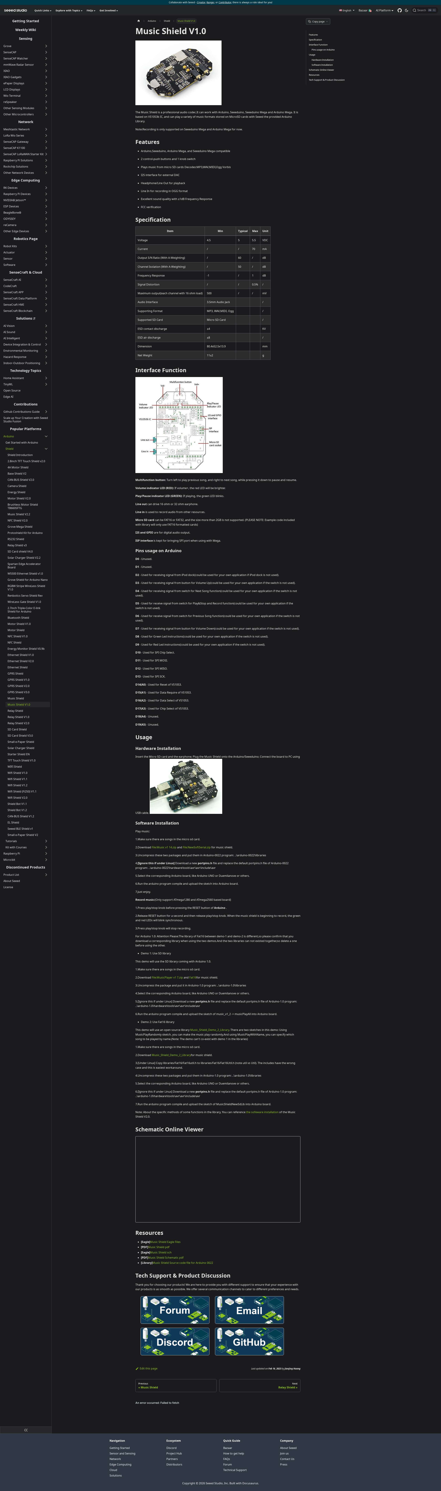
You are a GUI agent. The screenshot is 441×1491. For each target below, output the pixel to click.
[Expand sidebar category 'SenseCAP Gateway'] (46, 141)
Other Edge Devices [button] (16, 231)
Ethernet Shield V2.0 (21, 661)
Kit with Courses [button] (16, 847)
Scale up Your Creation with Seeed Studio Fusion (25, 419)
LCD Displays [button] (11, 89)
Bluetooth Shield (18, 618)
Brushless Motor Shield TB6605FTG (23, 506)
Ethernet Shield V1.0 (21, 655)
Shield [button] (9, 449)
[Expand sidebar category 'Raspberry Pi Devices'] (46, 194)
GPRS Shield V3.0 (18, 692)
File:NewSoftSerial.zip (197, 847)
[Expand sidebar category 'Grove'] (46, 46)
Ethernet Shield (18, 667)
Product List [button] (11, 875)
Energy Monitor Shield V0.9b (26, 649)
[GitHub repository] (400, 10)
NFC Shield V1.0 (18, 636)
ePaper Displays (13, 83)
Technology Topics (25, 370)
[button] (346, 10)
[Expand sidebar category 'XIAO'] (46, 71)
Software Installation (322, 64)
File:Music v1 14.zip (164, 847)
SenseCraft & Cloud (25, 272)
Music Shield (16, 698)
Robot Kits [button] (10, 246)
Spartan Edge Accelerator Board (24, 565)
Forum (227, 1464)
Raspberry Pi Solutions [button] (18, 160)
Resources (314, 74)
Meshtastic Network (16, 129)
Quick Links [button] (41, 10)
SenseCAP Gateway (15, 142)
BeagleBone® (12, 212)
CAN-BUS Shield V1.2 (21, 816)
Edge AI (8, 397)
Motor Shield (16, 630)
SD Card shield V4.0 (20, 551)
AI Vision (9, 326)
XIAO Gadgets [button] (12, 77)
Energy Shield (16, 492)
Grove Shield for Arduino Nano (28, 580)
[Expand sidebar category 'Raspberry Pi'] (46, 853)
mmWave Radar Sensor (18, 65)
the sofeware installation (262, 1112)
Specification (315, 39)
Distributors (174, 1464)
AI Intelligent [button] (11, 338)
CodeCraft (10, 286)
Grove (7, 46)
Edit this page (148, 1368)
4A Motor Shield (18, 467)
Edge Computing (25, 180)
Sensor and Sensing (122, 1453)
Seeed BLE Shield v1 (20, 829)
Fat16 (192, 977)
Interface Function (318, 44)
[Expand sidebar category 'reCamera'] (46, 225)
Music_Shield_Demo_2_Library (209, 1030)
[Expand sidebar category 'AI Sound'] (46, 332)
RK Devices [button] (10, 188)
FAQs (226, 1459)
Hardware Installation (323, 59)
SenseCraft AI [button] (12, 280)
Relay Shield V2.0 (18, 723)
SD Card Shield (17, 729)
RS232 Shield (16, 539)
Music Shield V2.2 (19, 514)
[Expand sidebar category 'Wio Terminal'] (46, 95)
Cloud (113, 1470)
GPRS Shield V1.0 (18, 680)
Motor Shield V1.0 (19, 624)
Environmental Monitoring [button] (20, 351)
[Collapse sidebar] (26, 1430)
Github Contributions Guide (21, 412)
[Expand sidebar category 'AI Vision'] (46, 326)
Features (313, 34)
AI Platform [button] (383, 10)
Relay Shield (15, 711)
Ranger (210, 2)
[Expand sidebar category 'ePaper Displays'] (46, 83)
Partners (172, 1459)
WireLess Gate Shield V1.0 (24, 602)
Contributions (26, 404)
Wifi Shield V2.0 (17, 798)
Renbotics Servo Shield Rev (25, 596)
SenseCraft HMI (13, 305)
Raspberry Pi (11, 853)
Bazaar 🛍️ (365, 10)
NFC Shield (14, 642)
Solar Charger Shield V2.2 (24, 558)
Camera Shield (17, 486)
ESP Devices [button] (11, 206)
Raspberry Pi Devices (17, 194)
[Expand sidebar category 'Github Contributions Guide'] (46, 411)
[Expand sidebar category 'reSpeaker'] (46, 102)
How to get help (233, 1453)
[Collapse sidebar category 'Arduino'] (46, 436)
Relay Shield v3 (17, 545)
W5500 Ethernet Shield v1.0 (25, 573)
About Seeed (11, 881)
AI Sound (9, 332)
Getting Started (25, 21)
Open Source (11, 390)
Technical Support (235, 1470)
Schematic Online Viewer (321, 69)
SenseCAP (9, 52)
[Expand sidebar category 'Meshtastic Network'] (46, 129)
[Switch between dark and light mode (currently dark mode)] (406, 10)
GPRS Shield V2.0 (18, 686)
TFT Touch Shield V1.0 (21, 760)
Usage (312, 54)
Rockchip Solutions (15, 166)
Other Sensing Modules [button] (18, 108)
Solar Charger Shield (21, 748)
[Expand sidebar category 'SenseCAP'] (46, 52)
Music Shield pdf (159, 1247)
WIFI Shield (15, 767)
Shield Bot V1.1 (17, 804)
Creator (201, 2)
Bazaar (227, 1448)
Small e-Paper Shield (21, 742)
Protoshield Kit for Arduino (25, 533)
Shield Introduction (20, 455)
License (8, 887)
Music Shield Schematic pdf (166, 1257)
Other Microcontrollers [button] (18, 114)
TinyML (8, 384)
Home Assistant (13, 378)
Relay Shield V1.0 (18, 717)
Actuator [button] (9, 252)
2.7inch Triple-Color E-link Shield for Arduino (24, 609)
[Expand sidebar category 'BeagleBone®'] (46, 212)
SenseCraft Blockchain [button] (18, 311)
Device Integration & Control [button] (22, 344)
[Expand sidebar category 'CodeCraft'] (46, 286)
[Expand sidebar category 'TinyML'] (46, 384)
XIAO (6, 71)
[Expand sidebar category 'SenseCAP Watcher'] (46, 58)
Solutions (24, 318)
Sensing (25, 38)
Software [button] (9, 265)
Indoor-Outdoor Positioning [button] (21, 363)
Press (283, 1464)
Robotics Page (26, 238)
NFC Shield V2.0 (18, 520)
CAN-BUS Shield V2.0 (21, 480)
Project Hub (174, 1453)
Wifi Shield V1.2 (17, 785)
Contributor (225, 2)
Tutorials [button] (11, 841)
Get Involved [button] (108, 10)
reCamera (9, 225)
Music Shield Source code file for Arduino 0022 (182, 1263)
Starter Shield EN (19, 754)
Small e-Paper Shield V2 (23, 835)
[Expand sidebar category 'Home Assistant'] (46, 378)
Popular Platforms (25, 428)
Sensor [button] (8, 258)
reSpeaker (10, 102)
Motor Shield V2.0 (19, 498)
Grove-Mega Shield (20, 527)
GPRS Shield (15, 673)
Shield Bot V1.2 (17, 810)
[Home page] (138, 21)
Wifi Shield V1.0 (17, 773)
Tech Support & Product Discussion (327, 79)
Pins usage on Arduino (323, 49)
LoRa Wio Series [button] (13, 135)
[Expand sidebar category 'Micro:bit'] (46, 859)
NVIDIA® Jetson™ (14, 200)
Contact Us (287, 1459)
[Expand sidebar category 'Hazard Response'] (46, 357)
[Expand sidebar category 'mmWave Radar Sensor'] (46, 64)
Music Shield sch (161, 1252)
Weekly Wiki (25, 29)
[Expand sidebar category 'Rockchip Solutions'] (46, 166)
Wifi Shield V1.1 (17, 779)
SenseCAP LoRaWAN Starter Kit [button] (23, 154)
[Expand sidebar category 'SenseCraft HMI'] (46, 304)
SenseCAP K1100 (14, 148)
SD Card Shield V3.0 (20, 735)
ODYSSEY (9, 219)
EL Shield (13, 822)
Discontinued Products (25, 867)
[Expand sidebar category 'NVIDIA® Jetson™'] (46, 200)
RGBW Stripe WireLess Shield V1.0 (26, 587)
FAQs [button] (90, 10)
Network (25, 121)
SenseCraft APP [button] (13, 292)
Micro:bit (9, 860)
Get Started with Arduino (22, 442)
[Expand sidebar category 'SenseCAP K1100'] (46, 148)
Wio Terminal (11, 96)
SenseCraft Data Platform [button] (20, 298)
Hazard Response (14, 357)
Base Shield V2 (17, 473)
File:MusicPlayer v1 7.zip (167, 977)
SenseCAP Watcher (15, 58)
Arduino (8, 436)
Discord (171, 1448)
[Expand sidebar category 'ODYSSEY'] (46, 219)
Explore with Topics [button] (68, 10)
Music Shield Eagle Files (165, 1242)
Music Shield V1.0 (19, 704)
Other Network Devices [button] (18, 173)
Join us (284, 1453)
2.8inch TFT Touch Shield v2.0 (26, 461)
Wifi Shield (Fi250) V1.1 (22, 791)
